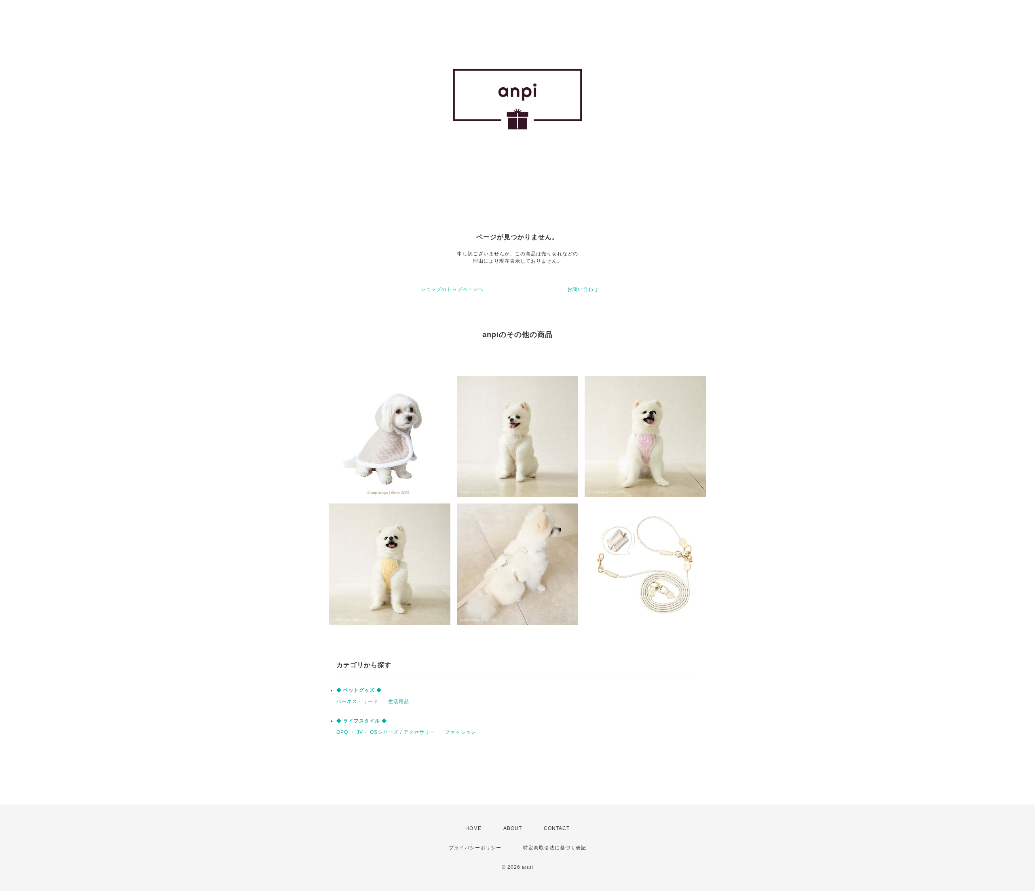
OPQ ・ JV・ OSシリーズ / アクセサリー (385, 732)
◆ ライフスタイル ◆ (361, 721)
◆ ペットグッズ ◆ (359, 690)
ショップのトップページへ (452, 289)
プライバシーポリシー (475, 848)
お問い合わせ (583, 289)
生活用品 (398, 701)
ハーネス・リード (357, 701)
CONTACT (557, 828)
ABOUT (512, 828)
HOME (473, 828)
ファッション (460, 732)
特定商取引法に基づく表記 (554, 848)
